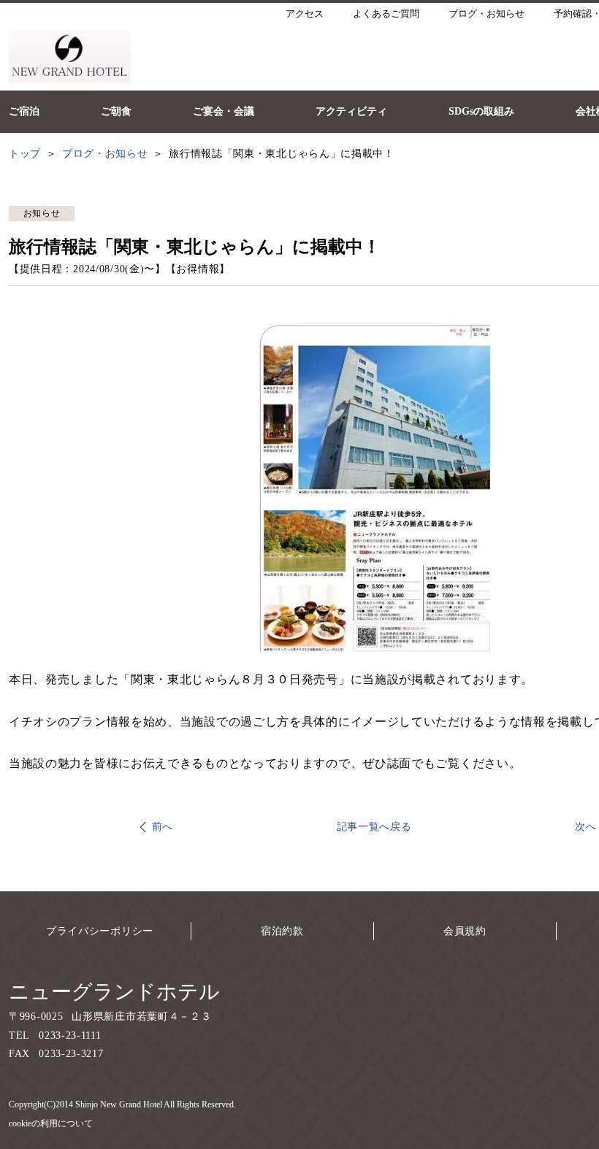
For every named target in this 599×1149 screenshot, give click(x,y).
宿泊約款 (282, 931)
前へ (162, 826)
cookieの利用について (51, 1123)
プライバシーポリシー (99, 931)
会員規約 (465, 931)
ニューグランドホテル (114, 991)
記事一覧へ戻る (374, 826)
